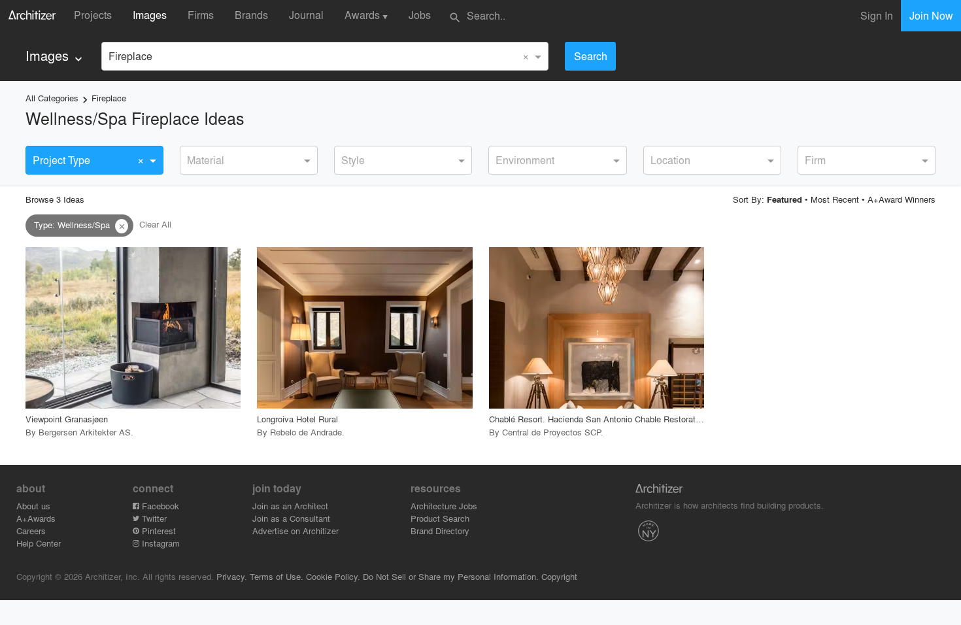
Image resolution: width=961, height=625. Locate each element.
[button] (121, 226)
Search (590, 55)
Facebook (159, 505)
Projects (93, 14)
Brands (251, 14)
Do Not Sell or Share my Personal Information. (451, 576)
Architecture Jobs (444, 505)
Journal (306, 14)
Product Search (440, 518)
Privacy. (231, 576)
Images (150, 14)
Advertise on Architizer (295, 530)
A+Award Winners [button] (902, 199)
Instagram (159, 543)
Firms (201, 14)
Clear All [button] (155, 224)
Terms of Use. (276, 576)
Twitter (153, 518)
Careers (31, 530)
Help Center (38, 543)
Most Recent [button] (835, 199)
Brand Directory (440, 530)
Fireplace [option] (130, 55)
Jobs (420, 14)
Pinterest (157, 530)
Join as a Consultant (291, 518)
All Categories (51, 98)
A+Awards (36, 518)
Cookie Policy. (333, 576)
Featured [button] (784, 199)
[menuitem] (55, 55)
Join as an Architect (290, 505)
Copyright (559, 576)
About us (33, 505)
